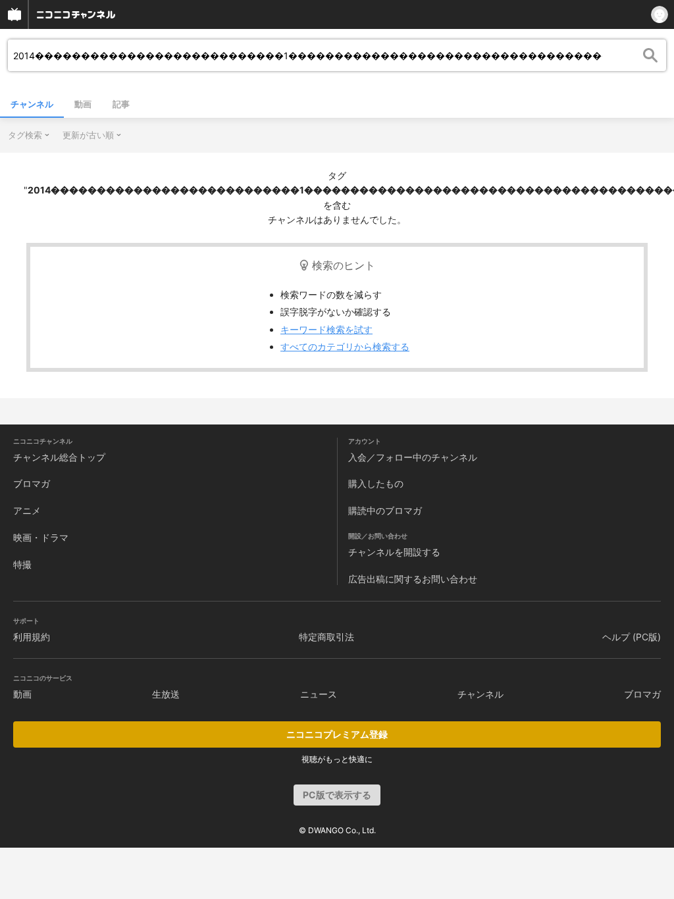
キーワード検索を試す (326, 329)
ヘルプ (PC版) (631, 636)
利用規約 (31, 636)
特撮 (22, 564)
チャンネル (32, 104)
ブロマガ (31, 483)
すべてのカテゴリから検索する (344, 346)
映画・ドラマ (40, 537)
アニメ (27, 510)
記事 (121, 104)
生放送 (166, 694)
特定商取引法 (326, 636)
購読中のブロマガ (385, 510)
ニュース (318, 694)
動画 (82, 104)
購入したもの (375, 483)
